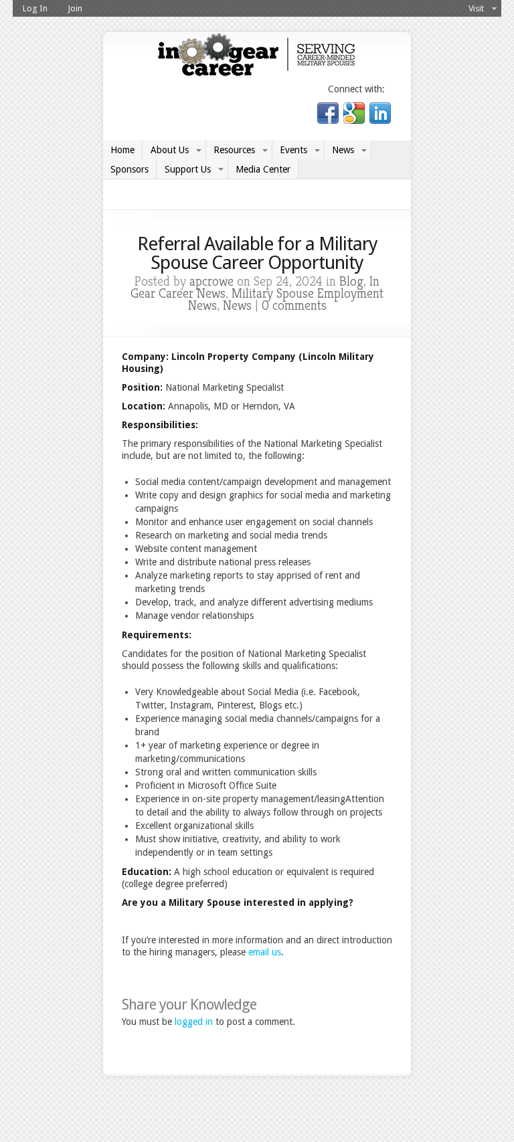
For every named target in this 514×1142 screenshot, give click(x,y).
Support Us (188, 169)
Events (293, 150)
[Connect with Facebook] (328, 120)
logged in (194, 1021)
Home (122, 150)
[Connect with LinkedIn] (379, 120)
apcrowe (211, 281)
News (343, 150)
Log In (35, 8)
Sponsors (129, 169)
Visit (476, 8)
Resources (234, 150)
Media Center (263, 169)
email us (264, 952)
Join (75, 8)
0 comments (294, 305)
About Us (170, 150)
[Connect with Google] (354, 120)
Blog (351, 281)
